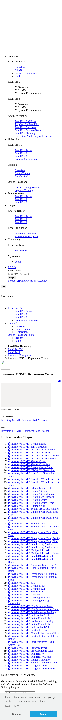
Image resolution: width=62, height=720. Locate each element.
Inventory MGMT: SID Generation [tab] (29, 446)
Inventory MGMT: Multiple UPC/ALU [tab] (31, 550)
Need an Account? (37, 280)
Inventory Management (20, 355)
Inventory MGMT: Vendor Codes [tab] (28, 461)
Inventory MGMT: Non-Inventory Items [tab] (32, 606)
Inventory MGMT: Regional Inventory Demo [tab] (34, 662)
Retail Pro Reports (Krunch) (29, 130)
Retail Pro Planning (25, 133)
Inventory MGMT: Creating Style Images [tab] (32, 497)
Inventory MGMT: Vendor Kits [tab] (27, 591)
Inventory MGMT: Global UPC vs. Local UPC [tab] (35, 479)
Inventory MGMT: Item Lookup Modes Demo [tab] (35, 547)
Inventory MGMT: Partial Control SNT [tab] (31, 618)
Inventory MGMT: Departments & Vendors (24, 420)
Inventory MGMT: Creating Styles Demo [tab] (32, 494)
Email (11, 270)
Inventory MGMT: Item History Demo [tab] (31, 656)
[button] (12, 267)
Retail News (21, 250)
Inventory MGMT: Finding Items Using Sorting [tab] (35, 538)
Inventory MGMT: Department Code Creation (25, 430)
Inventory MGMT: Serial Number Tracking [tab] (33, 612)
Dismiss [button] (16, 714)
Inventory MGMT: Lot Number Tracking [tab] (32, 621)
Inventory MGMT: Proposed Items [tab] (29, 647)
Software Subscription (26, 236)
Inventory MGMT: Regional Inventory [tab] (31, 659)
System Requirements (26, 73)
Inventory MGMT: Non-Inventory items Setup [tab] (35, 609)
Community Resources (26, 159)
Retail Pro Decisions (25, 127)
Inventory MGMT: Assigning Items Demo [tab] (33, 668)
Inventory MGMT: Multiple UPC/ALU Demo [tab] (35, 553)
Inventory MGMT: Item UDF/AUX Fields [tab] (33, 556)
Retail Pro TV (15, 349)
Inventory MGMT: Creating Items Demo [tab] (32, 467)
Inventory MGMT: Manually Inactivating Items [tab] (35, 633)
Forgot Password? (17, 280)
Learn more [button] (12, 705)
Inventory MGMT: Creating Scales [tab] (29, 499)
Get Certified (21, 176)
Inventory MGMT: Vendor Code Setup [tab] (31, 464)
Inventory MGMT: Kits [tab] (23, 582)
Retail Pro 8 (21, 156)
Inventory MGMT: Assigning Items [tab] (29, 665)
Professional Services (26, 233)
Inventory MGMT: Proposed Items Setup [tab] (32, 650)
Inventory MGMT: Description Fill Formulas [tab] (34, 573)
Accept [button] (43, 714)
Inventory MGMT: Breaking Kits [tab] (28, 588)
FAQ (17, 76)
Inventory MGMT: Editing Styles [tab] (28, 505)
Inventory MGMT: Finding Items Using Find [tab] (34, 541)
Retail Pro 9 (21, 153)
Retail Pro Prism (23, 150)
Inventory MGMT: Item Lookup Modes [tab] (31, 544)
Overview (20, 67)
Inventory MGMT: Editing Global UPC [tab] (31, 488)
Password (13, 273)
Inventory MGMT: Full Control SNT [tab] (30, 615)
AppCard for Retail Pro (27, 124)
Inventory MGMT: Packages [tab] (26, 594)
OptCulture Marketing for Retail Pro (33, 136)
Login (18, 261)
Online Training (23, 173)
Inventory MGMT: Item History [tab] (27, 653)
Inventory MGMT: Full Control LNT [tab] (30, 627)
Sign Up (19, 337)
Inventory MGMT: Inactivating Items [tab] (30, 630)
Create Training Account (27, 187)
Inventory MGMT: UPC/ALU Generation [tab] (33, 470)
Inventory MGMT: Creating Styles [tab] (29, 491)
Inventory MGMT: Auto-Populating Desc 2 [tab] (33, 565)
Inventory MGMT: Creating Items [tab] (28, 443)
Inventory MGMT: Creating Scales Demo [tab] (32, 502)
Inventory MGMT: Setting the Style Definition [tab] (35, 508)
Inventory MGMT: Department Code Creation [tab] (35, 455)
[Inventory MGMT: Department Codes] (59, 381)
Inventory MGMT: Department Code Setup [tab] (33, 458)
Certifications (21, 331)
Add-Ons (19, 70)
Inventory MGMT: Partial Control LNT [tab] (31, 624)
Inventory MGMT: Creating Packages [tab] (30, 597)
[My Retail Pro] (26, 25)
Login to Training (24, 190)
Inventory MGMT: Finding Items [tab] (28, 523)
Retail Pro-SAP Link (25, 121)
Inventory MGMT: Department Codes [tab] (30, 452)
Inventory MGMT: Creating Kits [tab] (28, 585)
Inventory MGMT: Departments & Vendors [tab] (33, 449)
